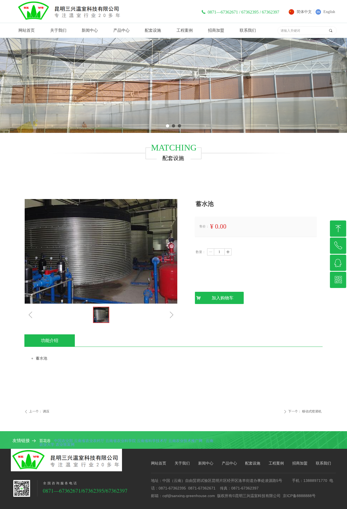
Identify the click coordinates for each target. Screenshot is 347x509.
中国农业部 (63, 440)
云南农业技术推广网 (186, 440)
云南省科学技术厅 (152, 440)
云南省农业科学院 (120, 440)
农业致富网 (65, 444)
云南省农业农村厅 (89, 440)
